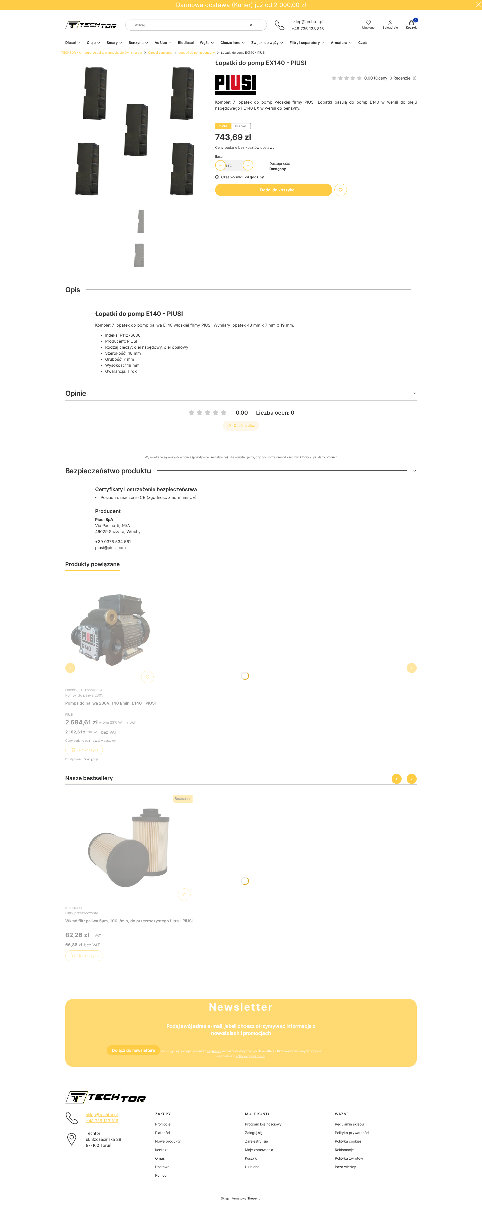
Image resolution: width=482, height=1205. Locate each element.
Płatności (162, 1133)
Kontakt (161, 1150)
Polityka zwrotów (349, 1158)
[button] (261, 25)
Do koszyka (89, 750)
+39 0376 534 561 (113, 541)
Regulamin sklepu (349, 1124)
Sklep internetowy (241, 1198)
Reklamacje (344, 1150)
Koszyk (251, 1158)
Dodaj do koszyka (277, 189)
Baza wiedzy (345, 1167)
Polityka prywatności (352, 1133)
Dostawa (162, 1167)
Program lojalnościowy (263, 1124)
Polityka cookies (348, 1141)
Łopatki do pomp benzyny (196, 52)
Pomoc (160, 1175)
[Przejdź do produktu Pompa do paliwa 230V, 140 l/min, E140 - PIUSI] (110, 630)
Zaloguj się (254, 1133)
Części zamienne (160, 52)
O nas (160, 1158)
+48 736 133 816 (307, 28)
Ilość (219, 156)
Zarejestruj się (256, 1141)
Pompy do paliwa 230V (84, 695)
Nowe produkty (168, 1141)
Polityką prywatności (250, 1056)
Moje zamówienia (259, 1150)
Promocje (162, 1124)
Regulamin (214, 1051)
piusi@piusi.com (110, 547)
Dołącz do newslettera (133, 1050)
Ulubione (252, 1167)
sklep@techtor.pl (307, 21)
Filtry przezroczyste (81, 913)
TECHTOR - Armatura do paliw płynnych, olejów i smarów (101, 52)
